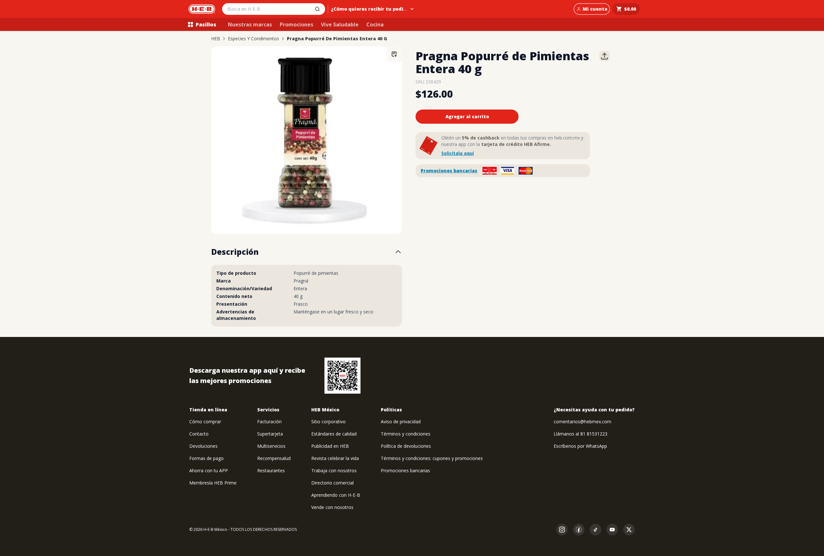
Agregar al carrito (467, 116)
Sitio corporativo (328, 421)
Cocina (375, 24)
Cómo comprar (205, 421)
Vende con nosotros (332, 507)
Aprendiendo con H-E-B (335, 495)
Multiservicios (271, 446)
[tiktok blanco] (595, 529)
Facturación (269, 421)
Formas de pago (206, 458)
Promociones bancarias (449, 171)
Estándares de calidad (334, 434)
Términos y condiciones (405, 434)
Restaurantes (271, 470)
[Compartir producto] (604, 56)
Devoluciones (203, 446)
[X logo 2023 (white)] (629, 529)
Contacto (199, 434)
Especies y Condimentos (253, 38)
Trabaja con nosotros (334, 470)
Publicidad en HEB (330, 446)
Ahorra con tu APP (208, 470)
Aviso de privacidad (401, 421)
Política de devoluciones (406, 446)
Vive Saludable (340, 24)
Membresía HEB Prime (213, 483)
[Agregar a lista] (394, 54)
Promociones (296, 24)
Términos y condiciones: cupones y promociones (432, 458)
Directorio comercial (332, 483)
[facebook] (579, 529)
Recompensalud (274, 458)
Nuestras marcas (250, 24)
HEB (215, 38)
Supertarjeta (270, 434)
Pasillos (206, 24)
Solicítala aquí (457, 153)
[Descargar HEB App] (342, 376)
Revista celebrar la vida (335, 458)
